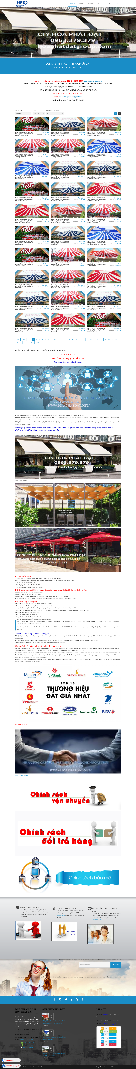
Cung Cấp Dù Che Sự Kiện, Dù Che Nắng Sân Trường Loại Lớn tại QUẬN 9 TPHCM (60, 155)
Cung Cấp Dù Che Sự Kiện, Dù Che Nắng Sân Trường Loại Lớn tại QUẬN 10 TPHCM (96, 134)
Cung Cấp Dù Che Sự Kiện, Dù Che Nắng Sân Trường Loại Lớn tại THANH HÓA (24, 308)
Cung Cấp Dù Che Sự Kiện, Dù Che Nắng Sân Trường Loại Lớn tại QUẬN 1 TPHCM (96, 199)
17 (80, 339)
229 (112, 1038)
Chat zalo (10, 1060)
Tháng (106, 1038)
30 (24, 342)
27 (116, 339)
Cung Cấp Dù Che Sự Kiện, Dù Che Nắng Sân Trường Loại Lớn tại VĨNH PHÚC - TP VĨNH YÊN (96, 243)
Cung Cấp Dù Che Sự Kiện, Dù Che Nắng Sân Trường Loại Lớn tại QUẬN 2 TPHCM (60, 199)
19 (87, 339)
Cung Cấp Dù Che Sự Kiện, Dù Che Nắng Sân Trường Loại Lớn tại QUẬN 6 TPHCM (24, 177)
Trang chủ (72, 3)
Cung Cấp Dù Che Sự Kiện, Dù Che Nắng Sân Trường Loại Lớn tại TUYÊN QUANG (60, 264)
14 (69, 339)
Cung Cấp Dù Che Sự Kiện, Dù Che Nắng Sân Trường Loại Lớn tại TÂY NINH (24, 330)
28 (17, 342)
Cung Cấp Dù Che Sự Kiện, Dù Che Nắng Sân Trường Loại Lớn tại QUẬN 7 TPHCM (96, 155)
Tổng (106, 1044)
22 (98, 339)
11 (58, 339)
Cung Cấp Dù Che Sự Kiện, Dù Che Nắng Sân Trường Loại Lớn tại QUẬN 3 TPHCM (96, 177)
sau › (32, 342)
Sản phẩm (81, 3)
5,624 (112, 1041)
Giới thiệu (91, 3)
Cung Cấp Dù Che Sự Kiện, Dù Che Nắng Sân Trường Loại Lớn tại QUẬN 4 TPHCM (24, 199)
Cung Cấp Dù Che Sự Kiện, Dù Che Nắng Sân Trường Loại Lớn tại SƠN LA (60, 330)
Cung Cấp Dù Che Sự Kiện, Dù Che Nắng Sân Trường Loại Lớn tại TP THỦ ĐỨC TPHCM (24, 221)
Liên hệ (108, 3)
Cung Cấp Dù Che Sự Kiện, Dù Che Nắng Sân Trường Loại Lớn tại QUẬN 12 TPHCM (24, 134)
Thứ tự (34, 110)
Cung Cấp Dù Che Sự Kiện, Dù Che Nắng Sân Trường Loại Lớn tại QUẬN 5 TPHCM (60, 177)
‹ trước (23, 339)
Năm (106, 1041)
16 (76, 339)
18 (83, 339)
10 (55, 339)
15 (72, 339)
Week (106, 1034)
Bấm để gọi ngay (12, 1066)
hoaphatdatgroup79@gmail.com (70, 97)
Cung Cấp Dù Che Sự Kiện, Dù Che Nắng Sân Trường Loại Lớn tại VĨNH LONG (24, 264)
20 (90, 339)
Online (106, 1028)
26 (112, 339)
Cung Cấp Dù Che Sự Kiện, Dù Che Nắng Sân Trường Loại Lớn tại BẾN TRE (24, 243)
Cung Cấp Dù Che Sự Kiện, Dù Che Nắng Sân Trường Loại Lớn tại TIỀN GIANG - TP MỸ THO (60, 286)
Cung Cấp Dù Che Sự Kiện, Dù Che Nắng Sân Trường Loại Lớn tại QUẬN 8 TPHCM (24, 155)
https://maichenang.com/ (93, 81)
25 (109, 339)
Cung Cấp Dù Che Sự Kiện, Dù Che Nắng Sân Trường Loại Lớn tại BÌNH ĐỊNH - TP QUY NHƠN (60, 221)
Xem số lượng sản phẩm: (52, 110)
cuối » (37, 342)
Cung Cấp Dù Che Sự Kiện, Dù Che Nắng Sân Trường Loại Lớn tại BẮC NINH (96, 264)
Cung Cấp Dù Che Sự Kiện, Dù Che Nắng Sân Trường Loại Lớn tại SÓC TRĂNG (96, 330)
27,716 (112, 1044)
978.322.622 (33, 1039)
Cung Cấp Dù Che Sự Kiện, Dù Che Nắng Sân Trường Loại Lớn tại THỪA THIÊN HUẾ (96, 286)
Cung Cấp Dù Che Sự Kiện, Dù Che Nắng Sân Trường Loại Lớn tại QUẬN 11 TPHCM (60, 134)
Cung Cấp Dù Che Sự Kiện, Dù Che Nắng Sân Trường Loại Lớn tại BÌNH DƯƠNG (96, 221)
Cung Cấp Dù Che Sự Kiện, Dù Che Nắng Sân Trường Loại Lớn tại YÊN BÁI (60, 243)
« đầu (17, 339)
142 (112, 1034)
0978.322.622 (97, 920)
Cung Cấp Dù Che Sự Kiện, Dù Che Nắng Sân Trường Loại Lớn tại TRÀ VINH (24, 286)
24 (105, 339)
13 (65, 339)
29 (20, 342)
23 (101, 339)
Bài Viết (100, 3)
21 (94, 339)
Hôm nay (106, 1031)
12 (62, 339)
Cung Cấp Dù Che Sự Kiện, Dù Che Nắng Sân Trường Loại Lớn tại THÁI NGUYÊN (60, 308)
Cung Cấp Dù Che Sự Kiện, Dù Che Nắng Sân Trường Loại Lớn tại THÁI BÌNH (96, 308)
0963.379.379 (61, 915)
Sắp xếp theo (18, 110)
